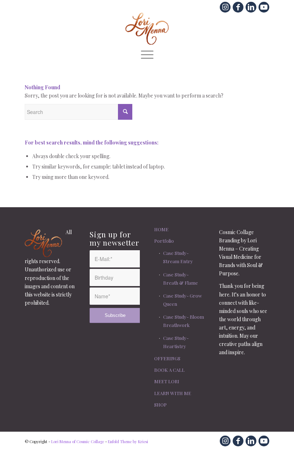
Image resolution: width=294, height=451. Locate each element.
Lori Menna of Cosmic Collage (77, 441)
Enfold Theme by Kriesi (128, 441)
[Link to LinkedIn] (251, 7)
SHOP (160, 405)
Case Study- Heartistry (176, 342)
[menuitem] (147, 54)
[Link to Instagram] (225, 7)
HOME (161, 229)
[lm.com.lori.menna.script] (147, 29)
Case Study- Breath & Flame (180, 278)
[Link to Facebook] (238, 7)
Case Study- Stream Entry (178, 257)
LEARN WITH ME (172, 393)
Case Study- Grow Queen (182, 300)
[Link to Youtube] (264, 7)
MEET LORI (166, 381)
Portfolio (164, 241)
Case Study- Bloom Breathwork (183, 321)
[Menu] (147, 54)
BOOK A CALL (169, 370)
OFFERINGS (167, 358)
